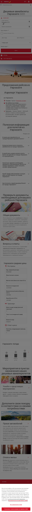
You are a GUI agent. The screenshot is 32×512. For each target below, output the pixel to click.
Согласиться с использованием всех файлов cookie (16, 509)
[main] (16, 498)
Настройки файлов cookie (16, 504)
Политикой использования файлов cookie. (18, 500)
